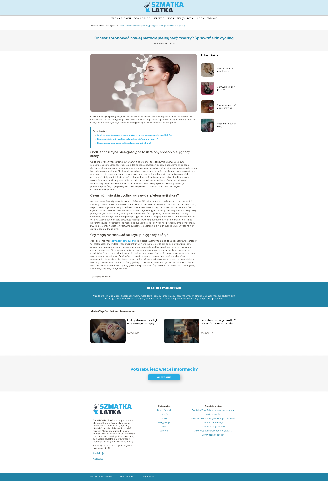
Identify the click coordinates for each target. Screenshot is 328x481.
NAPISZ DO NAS (164, 377)
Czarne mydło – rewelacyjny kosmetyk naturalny (227, 70)
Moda (170, 18)
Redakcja (98, 453)
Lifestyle (158, 18)
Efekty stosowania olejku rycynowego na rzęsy (143, 322)
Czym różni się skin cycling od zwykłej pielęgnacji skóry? (127, 139)
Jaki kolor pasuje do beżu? (213, 426)
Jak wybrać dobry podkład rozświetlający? (226, 88)
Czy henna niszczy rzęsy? (226, 125)
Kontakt (98, 458)
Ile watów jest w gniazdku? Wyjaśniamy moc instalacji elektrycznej (218, 322)
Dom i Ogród (142, 18)
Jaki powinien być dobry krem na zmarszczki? (226, 106)
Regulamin (148, 476)
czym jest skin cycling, (124, 241)
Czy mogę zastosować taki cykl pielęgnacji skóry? (124, 143)
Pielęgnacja (185, 18)
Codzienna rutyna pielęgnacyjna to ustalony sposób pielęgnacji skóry (134, 135)
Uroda (200, 18)
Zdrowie (212, 18)
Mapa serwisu (127, 476)
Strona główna (121, 18)
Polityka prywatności (101, 476)
